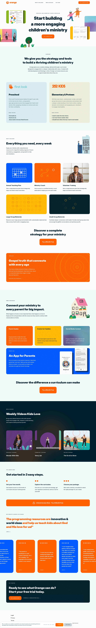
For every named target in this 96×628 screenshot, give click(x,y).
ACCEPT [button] (59, 624)
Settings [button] (68, 624)
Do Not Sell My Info (49, 624)
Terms (12, 620)
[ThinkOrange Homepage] (11, 2)
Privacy (13, 618)
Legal (12, 615)
